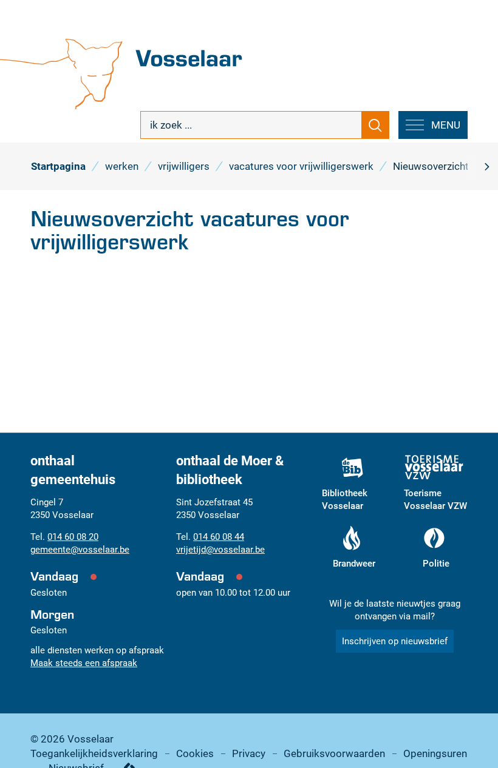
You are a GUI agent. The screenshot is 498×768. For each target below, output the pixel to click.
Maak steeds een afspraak (83, 663)
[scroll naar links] (487, 166)
